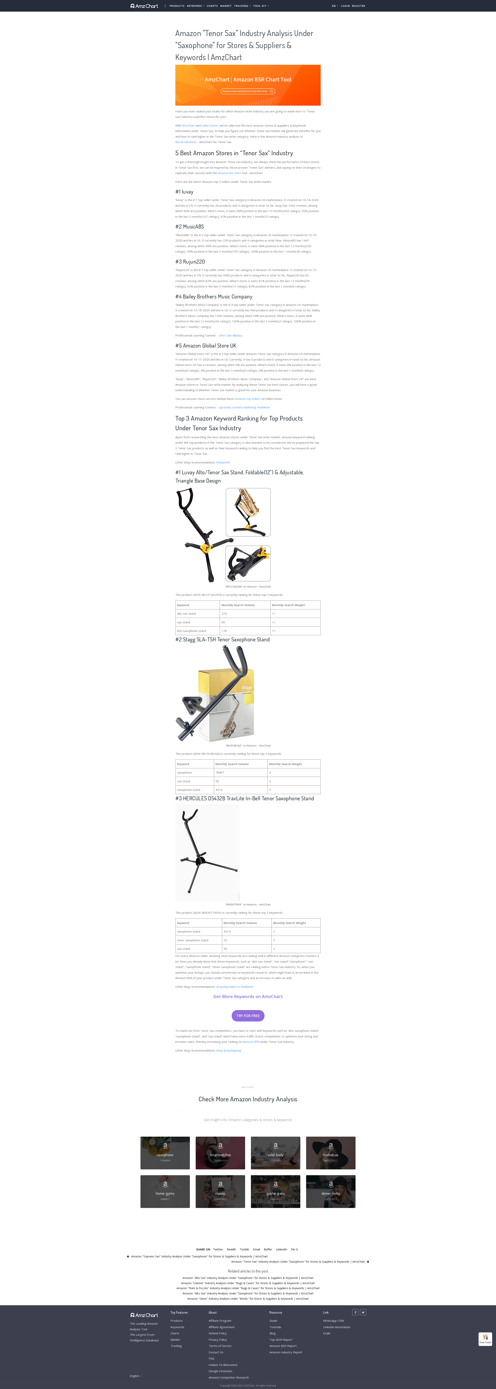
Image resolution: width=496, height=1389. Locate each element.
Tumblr (244, 1249)
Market (226, 6)
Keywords (177, 1327)
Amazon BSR (251, 1042)
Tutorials (275, 1327)
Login (345, 6)
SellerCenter (210, 125)
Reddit (231, 1249)
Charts (212, 6)
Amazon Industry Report (286, 1352)
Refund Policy (218, 1333)
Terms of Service (220, 1346)
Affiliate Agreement (222, 1327)
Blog (273, 1333)
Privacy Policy (218, 1340)
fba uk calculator (186, 142)
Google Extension (220, 1371)
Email (256, 1249)
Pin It (294, 1249)
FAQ (211, 1358)
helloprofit (223, 462)
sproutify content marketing (237, 407)
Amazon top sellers (248, 399)
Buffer (268, 1249)
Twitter (218, 1249)
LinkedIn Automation (336, 1327)
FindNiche (263, 407)
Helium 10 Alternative (223, 1365)
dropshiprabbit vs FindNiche (234, 987)
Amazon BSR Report (283, 1346)
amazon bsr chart (229, 173)
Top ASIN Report (281, 1340)
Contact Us (216, 1352)
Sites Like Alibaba (230, 335)
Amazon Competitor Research (229, 1377)
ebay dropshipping (228, 1050)
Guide (273, 1321)
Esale (326, 1333)
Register (358, 6)
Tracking (176, 1346)
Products (177, 6)
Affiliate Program (220, 1321)
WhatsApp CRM (333, 1321)
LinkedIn (281, 1249)
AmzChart (188, 125)
